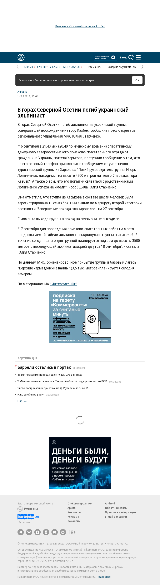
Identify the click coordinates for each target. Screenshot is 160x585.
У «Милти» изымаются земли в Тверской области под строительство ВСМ (69, 381)
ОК (137, 80)
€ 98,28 (41, 67)
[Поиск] (131, 57)
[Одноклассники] (46, 532)
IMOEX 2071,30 (71, 67)
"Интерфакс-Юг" (63, 283)
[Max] (63, 532)
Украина (23, 91)
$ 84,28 (28, 67)
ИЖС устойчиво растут (38, 394)
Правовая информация (120, 512)
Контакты (74, 512)
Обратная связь (116, 508)
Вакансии (74, 521)
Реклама (73, 516)
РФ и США (94, 67)
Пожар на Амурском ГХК (121, 67)
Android (110, 503)
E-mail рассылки (116, 516)
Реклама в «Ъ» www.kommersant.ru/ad (80, 26)
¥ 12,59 (54, 67)
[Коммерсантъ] (21, 57)
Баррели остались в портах (51, 367)
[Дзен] (37, 532)
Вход (123, 57)
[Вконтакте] (29, 532)
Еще (20, 401)
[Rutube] (54, 532)
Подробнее (104, 577)
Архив (71, 508)
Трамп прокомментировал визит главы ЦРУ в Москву (50, 375)
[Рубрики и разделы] (138, 57)
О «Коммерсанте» (80, 503)
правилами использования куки (77, 80)
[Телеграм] (21, 532)
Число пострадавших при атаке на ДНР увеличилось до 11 (53, 388)
